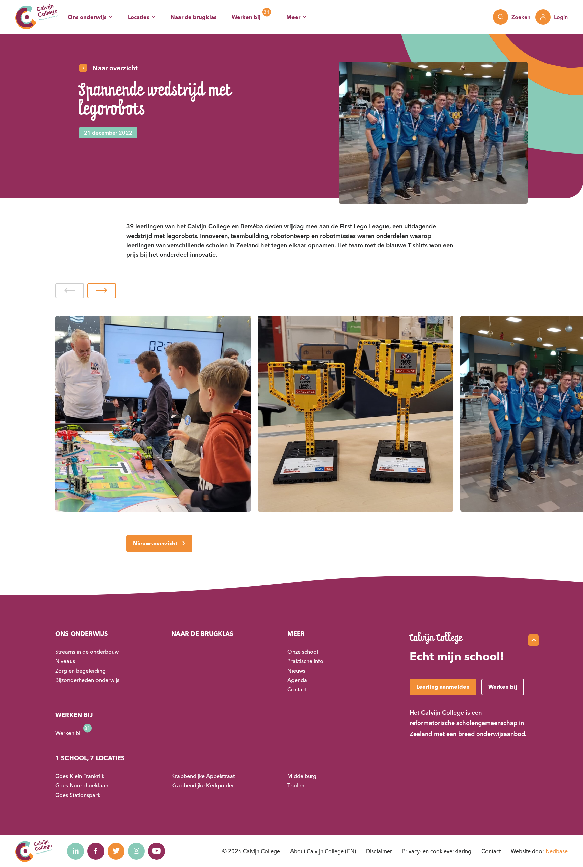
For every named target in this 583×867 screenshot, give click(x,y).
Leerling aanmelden (443, 686)
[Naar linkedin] (75, 851)
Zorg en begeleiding (80, 670)
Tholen (295, 785)
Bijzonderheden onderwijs (87, 680)
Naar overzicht (115, 68)
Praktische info (305, 661)
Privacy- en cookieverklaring (436, 851)
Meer (293, 16)
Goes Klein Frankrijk (79, 776)
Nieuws (296, 670)
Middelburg (301, 776)
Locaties (138, 16)
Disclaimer (379, 851)
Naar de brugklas (194, 16)
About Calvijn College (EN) (323, 851)
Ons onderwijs (87, 16)
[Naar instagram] (136, 851)
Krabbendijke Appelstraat (203, 776)
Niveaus (65, 661)
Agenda (297, 680)
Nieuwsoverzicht (155, 543)
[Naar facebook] (95, 851)
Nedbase (557, 851)
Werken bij (246, 16)
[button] (69, 290)
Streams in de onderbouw (87, 651)
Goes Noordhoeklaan (81, 785)
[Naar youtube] (156, 851)
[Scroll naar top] (533, 640)
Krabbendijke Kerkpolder (202, 785)
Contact (297, 689)
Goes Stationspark (77, 795)
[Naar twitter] (116, 851)
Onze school (302, 651)
